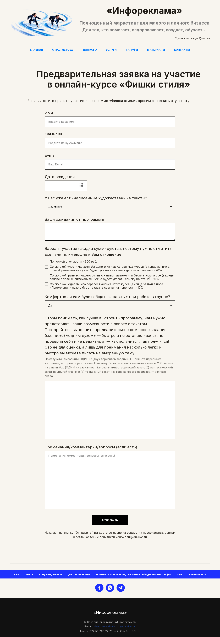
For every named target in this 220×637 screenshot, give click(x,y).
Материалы (156, 49)
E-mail (51, 155)
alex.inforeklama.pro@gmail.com (115, 626)
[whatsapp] (110, 588)
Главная (36, 49)
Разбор (29, 574)
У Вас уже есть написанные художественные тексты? (96, 198)
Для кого (90, 49)
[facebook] (99, 588)
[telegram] (121, 588)
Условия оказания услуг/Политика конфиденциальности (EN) (134, 574)
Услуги (111, 49)
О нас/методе (62, 49)
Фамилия (53, 134)
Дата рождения (60, 177)
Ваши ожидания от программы (74, 219)
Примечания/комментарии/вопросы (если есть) (91, 447)
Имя (49, 113)
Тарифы (132, 49)
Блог (17, 574)
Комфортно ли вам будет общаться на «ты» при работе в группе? (107, 296)
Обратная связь (197, 574)
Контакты (182, 49)
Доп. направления (79, 574)
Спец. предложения (50, 574)
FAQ (179, 574)
